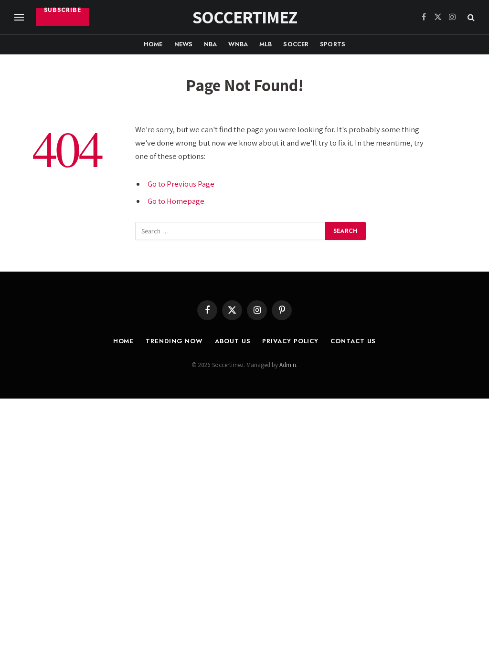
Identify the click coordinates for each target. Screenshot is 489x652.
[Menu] (19, 17)
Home (153, 44)
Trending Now (174, 341)
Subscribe (62, 11)
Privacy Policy (290, 341)
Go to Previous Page (181, 184)
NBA (210, 44)
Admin (287, 365)
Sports (332, 44)
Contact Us (353, 341)
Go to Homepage (176, 201)
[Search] (470, 17)
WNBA (238, 44)
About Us (232, 341)
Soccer (295, 44)
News (183, 44)
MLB (265, 44)
